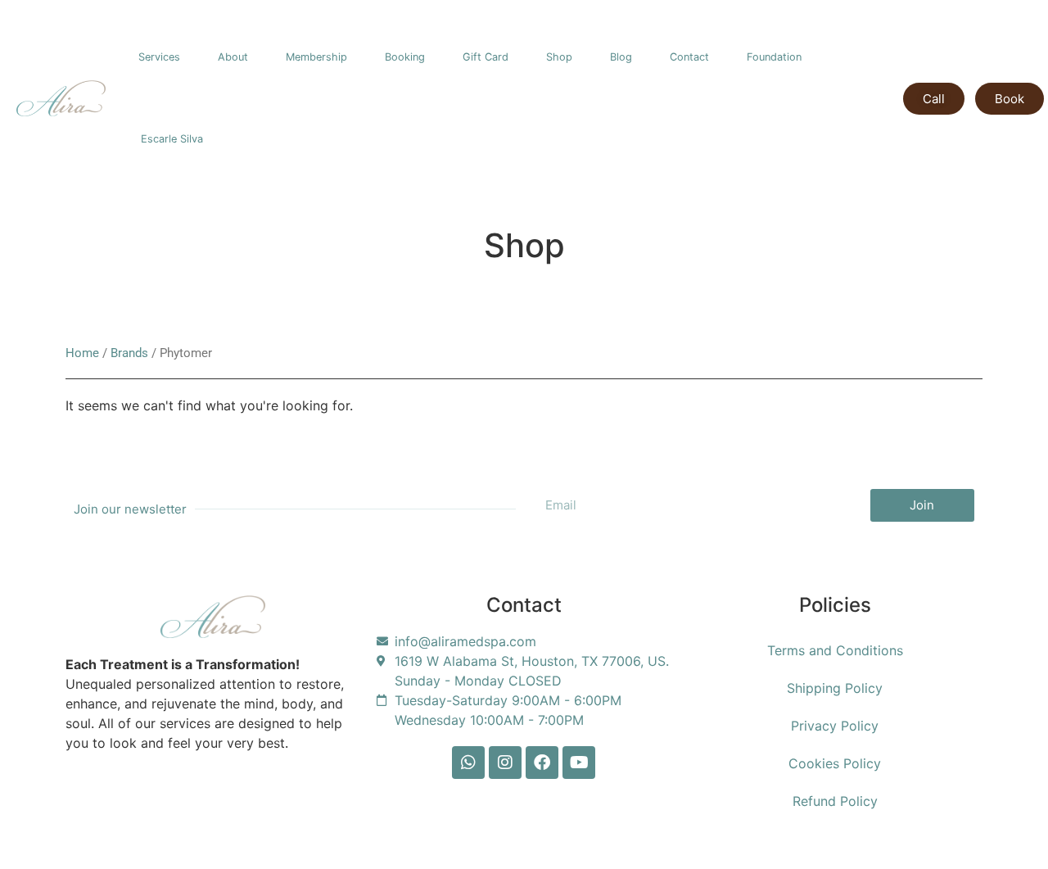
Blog (621, 57)
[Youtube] (578, 762)
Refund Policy (835, 801)
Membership (316, 57)
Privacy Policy (835, 725)
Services (159, 57)
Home (82, 353)
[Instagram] (505, 762)
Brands (129, 353)
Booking (405, 57)
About (233, 57)
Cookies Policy (834, 763)
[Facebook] (542, 762)
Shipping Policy (835, 688)
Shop (559, 57)
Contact (689, 57)
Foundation (774, 57)
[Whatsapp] (468, 762)
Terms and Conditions (835, 650)
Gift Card (485, 57)
